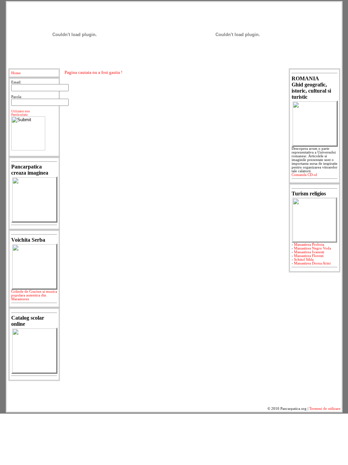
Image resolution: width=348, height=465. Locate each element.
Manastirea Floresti (309, 256)
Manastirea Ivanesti (309, 252)
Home (16, 73)
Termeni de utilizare (325, 409)
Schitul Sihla (304, 259)
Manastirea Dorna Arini (312, 263)
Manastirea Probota (309, 244)
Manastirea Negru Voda (312, 248)
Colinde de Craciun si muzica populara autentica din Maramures (34, 295)
